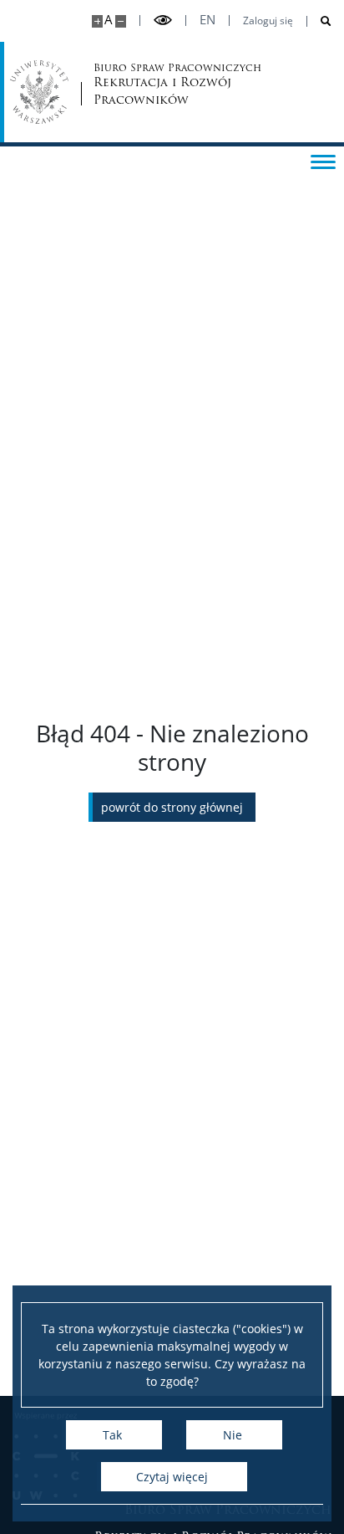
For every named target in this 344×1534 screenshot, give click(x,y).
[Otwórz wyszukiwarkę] (319, 21)
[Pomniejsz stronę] (120, 21)
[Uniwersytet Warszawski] (39, 92)
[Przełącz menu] (323, 160)
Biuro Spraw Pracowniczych (156, 85)
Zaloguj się (268, 21)
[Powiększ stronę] (97, 21)
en (207, 19)
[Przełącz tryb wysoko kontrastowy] (163, 20)
